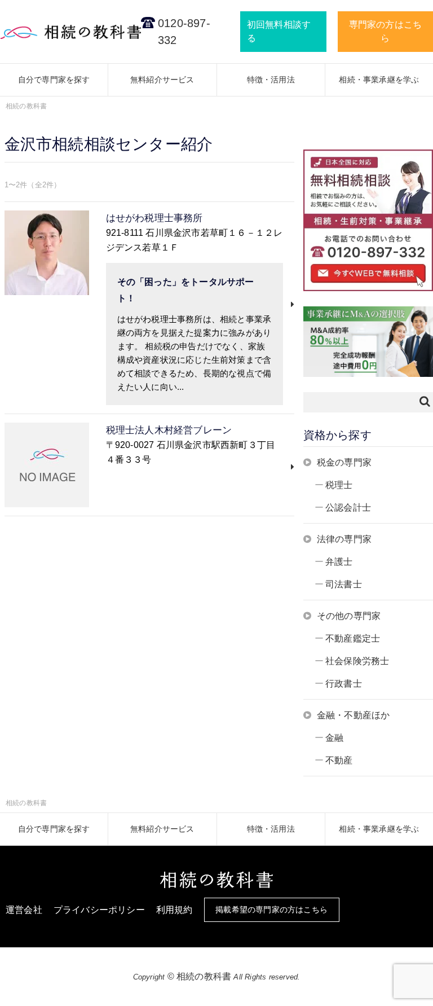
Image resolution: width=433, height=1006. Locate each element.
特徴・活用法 (271, 79)
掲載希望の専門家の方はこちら (271, 909)
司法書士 (343, 584)
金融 (334, 738)
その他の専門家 (349, 616)
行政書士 (343, 683)
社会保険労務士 (357, 661)
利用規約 (174, 910)
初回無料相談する (279, 31)
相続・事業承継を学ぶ (379, 79)
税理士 (339, 485)
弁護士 (339, 561)
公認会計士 (348, 507)
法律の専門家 (344, 539)
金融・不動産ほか (353, 715)
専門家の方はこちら (385, 31)
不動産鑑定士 (352, 638)
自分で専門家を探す (54, 79)
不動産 (339, 760)
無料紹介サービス (162, 79)
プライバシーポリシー (99, 910)
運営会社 (24, 910)
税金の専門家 (344, 462)
